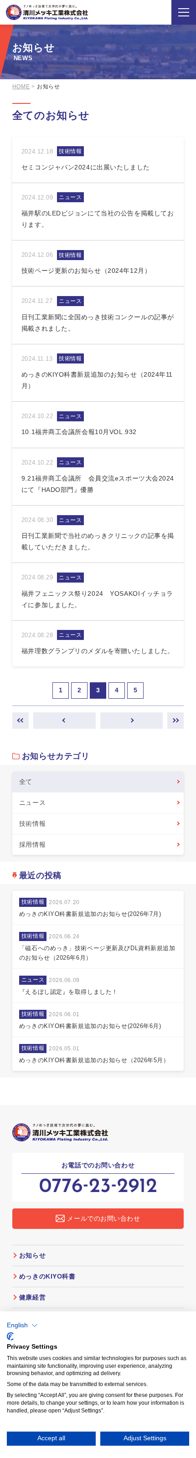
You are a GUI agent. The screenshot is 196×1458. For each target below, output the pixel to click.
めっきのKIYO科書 (47, 1276)
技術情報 (32, 823)
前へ (64, 720)
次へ (131, 720)
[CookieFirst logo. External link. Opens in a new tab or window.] (10, 1336)
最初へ (20, 720)
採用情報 (32, 844)
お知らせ (32, 1255)
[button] (22, 1325)
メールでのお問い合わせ (103, 1218)
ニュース (32, 802)
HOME (21, 86)
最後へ (175, 720)
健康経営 (32, 1297)
